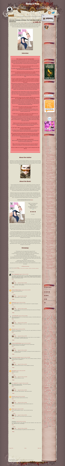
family (51, 353)
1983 (52, 310)
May (47, 273)
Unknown (13, 329)
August (47, 152)
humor (30, 268)
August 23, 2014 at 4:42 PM (22, 364)
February (47, 277)
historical (48, 367)
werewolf (53, 424)
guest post (51, 365)
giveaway (26, 268)
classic (51, 337)
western (47, 425)
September (48, 151)
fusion (45, 360)
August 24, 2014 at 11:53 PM (22, 376)
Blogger (51, 305)
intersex (50, 373)
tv (54, 419)
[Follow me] (53, 12)
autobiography (50, 329)
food (51, 356)
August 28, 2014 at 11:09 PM (22, 428)
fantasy (45, 354)
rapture (48, 400)
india (52, 372)
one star (48, 392)
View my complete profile (49, 40)
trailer (45, 419)
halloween (45, 366)
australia (53, 328)
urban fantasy (51, 421)
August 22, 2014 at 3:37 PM (23, 274)
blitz (46, 331)
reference (47, 401)
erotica (51, 349)
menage (53, 378)
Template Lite (16, 460)
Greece (45, 365)
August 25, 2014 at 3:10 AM (23, 383)
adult (54, 322)
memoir (49, 378)
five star (46, 356)
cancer (45, 333)
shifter (45, 408)
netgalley (46, 387)
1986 (45, 311)
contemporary (52, 339)
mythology (45, 385)
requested (46, 403)
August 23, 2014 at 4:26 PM (22, 308)
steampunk (46, 412)
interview (33, 268)
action (50, 322)
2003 (44, 314)
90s (50, 321)
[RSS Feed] (49, 12)
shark (53, 407)
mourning (51, 382)
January (47, 279)
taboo (45, 416)
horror (49, 369)
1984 (54, 310)
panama (45, 393)
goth (54, 363)
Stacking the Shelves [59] (50, 159)
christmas (46, 337)
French (51, 359)
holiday (52, 368)
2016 (46, 142)
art (49, 327)
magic (47, 377)
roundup (45, 406)
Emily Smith (14, 370)
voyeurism (45, 424)
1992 (53, 311)
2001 (53, 313)
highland (45, 367)
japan (49, 374)
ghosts (51, 361)
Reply (13, 279)
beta (54, 330)
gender (50, 360)
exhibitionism (46, 352)
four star (23, 268)
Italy (46, 374)
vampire (45, 422)
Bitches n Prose (32, 3)
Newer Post (11, 448)
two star (53, 420)
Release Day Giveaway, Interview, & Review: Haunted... (50, 243)
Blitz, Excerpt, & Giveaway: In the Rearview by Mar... (49, 167)
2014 (13, 268)
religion (51, 402)
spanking (52, 409)
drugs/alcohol (46, 347)
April (47, 274)
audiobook (45, 328)
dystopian (51, 347)
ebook (53, 348)
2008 (47, 315)
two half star (47, 420)
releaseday (45, 402)
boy (44, 332)
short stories (49, 408)
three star (46, 418)
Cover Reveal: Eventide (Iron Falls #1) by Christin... (50, 219)
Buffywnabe (14, 302)
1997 (54, 312)
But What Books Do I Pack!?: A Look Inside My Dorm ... (50, 155)
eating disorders (46, 348)
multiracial (45, 383)
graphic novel (49, 364)
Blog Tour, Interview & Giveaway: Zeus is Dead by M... (49, 233)
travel (48, 419)
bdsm (46, 330)
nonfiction (48, 390)
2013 (54, 316)
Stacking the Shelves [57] (50, 214)
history (53, 367)
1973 (49, 310)
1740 (44, 310)
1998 (45, 313)
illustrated (46, 372)
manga (52, 377)
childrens (48, 336)
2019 (46, 138)
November (48, 148)
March (47, 276)
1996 (51, 312)
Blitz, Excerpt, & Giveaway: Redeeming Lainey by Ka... (50, 227)
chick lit (15, 268)
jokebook (53, 374)
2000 (50, 313)
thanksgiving (52, 416)
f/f (49, 352)
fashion (19, 268)
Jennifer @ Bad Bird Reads (16, 343)
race (44, 400)
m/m (54, 376)
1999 (48, 313)
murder (49, 383)
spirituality (45, 410)
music (53, 383)
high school (51, 366)
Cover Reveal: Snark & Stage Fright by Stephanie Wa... (49, 223)
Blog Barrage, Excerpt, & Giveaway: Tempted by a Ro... (50, 194)
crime (48, 342)
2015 (46, 144)
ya (47, 426)
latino (49, 375)
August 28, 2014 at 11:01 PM (21, 421)
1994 (47, 312)
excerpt (50, 351)
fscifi (53, 359)
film (46, 355)
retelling (52, 403)
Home (11, 15)
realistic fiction (52, 400)
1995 (49, 312)
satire (48, 406)
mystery (51, 384)
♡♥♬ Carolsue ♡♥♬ (15, 383)
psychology (52, 399)
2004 (47, 314)
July (47, 270)
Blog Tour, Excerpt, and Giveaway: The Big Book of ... (49, 173)
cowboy (49, 341)
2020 (46, 136)
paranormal (50, 393)
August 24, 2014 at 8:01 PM (20, 370)
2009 (50, 315)
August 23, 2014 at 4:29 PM (22, 350)
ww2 (44, 426)
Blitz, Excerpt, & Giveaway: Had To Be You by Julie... (50, 252)
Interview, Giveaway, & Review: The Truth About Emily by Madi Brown (25, 20)
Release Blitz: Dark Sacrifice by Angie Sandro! (49, 256)
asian (53, 327)
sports (52, 410)
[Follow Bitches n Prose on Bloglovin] (48, 95)
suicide (54, 412)
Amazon (31, 199)
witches (50, 425)
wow (53, 425)
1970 (47, 310)
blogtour (51, 331)
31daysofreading (46, 321)
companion (45, 339)
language (45, 375)
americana (45, 326)
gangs (47, 360)
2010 (53, 315)
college (51, 338)
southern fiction (47, 409)
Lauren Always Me (15, 315)
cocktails (47, 338)
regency (52, 401)
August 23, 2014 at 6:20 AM (25, 343)
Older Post (39, 448)
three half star (50, 417)
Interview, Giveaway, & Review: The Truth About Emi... (49, 188)
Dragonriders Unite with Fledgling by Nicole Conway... (50, 205)
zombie (45, 427)
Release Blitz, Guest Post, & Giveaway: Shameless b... (50, 212)
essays (45, 351)
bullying (52, 332)
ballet (54, 329)
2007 (45, 315)
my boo (45, 384)
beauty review (51, 330)
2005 (50, 314)
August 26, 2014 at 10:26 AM (20, 396)
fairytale (45, 353)
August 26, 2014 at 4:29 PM (22, 402)
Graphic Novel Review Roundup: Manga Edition (49, 265)
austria (46, 329)
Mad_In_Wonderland (15, 274)
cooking (48, 340)
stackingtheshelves (47, 411)
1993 (44, 312)
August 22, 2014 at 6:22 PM (20, 302)
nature (51, 386)
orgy (53, 392)
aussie (50, 328)
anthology (45, 327)
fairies (53, 352)
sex (48, 407)
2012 (46, 282)
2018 (46, 139)
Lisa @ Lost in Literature (16, 357)
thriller (52, 418)
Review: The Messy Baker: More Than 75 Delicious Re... (50, 202)
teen (48, 416)
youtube (52, 426)
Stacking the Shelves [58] (50, 186)
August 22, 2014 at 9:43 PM (22, 315)
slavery (54, 408)
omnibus (50, 391)
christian (53, 336)
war (49, 424)
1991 (50, 311)
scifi (51, 406)
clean (54, 337)
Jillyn (15, 282)
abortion (53, 321)
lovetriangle (50, 376)
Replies (14, 281)
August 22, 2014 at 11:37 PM (20, 329)
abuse (45, 322)
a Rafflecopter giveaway (25, 266)
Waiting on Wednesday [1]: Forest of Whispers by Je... (50, 198)
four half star (47, 358)
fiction (54, 354)
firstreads (51, 355)
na (50, 385)
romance (37, 268)
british (48, 332)
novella (45, 391)
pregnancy (45, 398)
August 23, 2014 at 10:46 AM (25, 357)
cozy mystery (53, 341)
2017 (46, 141)
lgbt (52, 375)
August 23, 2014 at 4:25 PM (22, 282)
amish (49, 326)
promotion (46, 399)
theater (45, 417)
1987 (48, 311)
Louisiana (45, 376)
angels (53, 326)
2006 (53, 314)
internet (45, 373)
